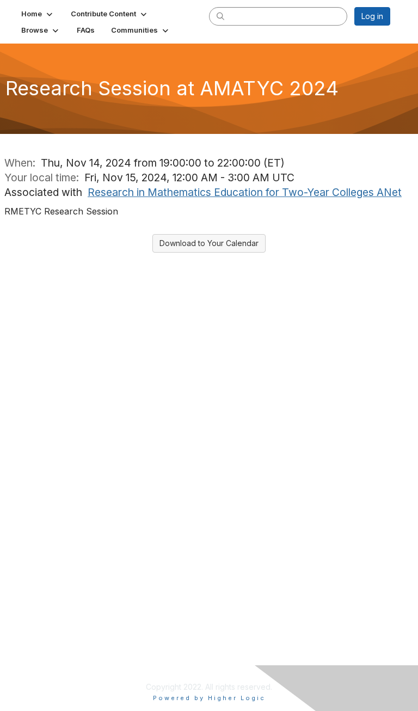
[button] (38, 13)
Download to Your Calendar (209, 243)
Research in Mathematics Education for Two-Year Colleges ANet (245, 192)
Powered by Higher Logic (209, 698)
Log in (372, 16)
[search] (220, 15)
